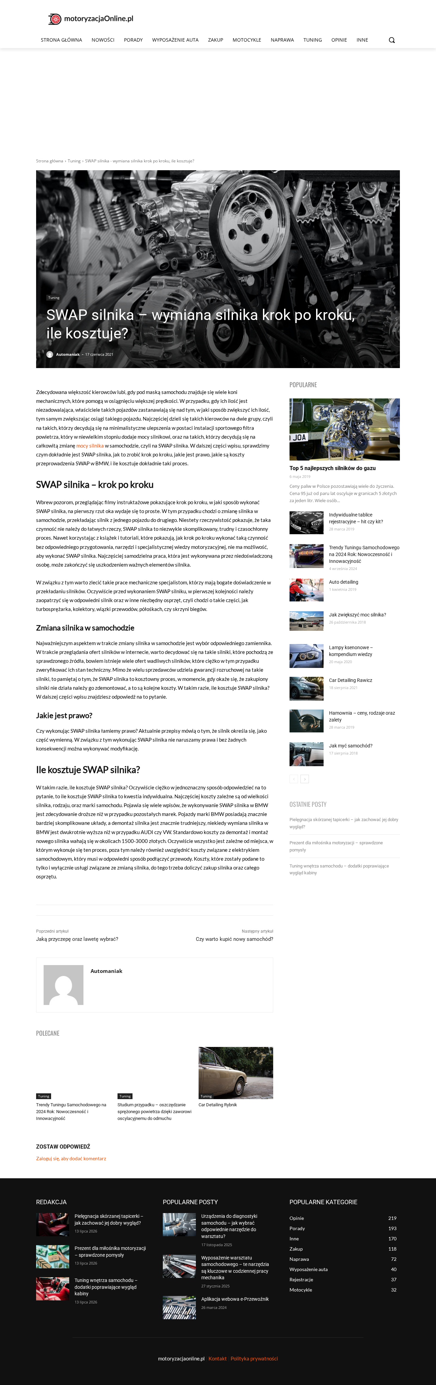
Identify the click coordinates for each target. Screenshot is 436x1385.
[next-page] (304, 779)
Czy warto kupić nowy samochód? (234, 939)
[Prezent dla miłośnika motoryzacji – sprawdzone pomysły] (52, 1256)
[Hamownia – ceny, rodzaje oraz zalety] (307, 721)
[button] (392, 40)
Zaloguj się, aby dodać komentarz (71, 1158)
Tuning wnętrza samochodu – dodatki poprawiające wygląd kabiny (106, 1287)
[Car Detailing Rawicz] (307, 689)
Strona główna (49, 161)
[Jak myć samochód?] (307, 754)
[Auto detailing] (307, 590)
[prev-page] (294, 779)
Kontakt (217, 1358)
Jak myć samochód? (351, 745)
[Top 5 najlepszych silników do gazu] (345, 429)
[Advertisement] (218, 99)
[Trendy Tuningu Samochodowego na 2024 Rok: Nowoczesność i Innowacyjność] (73, 1073)
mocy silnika (90, 445)
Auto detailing (343, 582)
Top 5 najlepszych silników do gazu (333, 468)
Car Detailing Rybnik (218, 1104)
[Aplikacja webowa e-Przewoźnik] (179, 1307)
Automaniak (68, 354)
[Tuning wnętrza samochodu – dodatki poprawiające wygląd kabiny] (52, 1288)
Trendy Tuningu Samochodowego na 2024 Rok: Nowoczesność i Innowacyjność (71, 1111)
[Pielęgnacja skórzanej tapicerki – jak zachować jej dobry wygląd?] (52, 1224)
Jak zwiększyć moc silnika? (357, 614)
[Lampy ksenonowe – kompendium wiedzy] (307, 656)
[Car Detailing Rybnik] (236, 1073)
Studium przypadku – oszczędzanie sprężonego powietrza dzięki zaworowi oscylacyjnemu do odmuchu (154, 1111)
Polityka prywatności (254, 1358)
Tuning (74, 161)
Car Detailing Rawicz (350, 680)
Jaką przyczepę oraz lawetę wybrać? (77, 939)
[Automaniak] (50, 354)
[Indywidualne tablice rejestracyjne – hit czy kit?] (307, 522)
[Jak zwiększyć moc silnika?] (307, 620)
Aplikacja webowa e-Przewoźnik (235, 1299)
